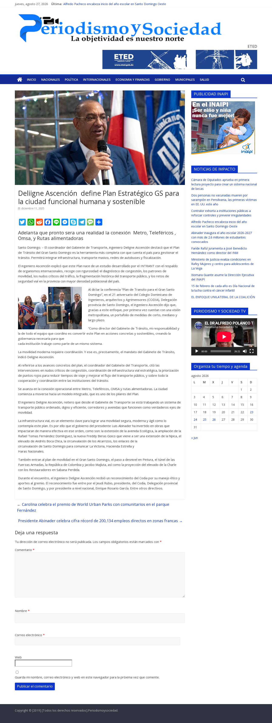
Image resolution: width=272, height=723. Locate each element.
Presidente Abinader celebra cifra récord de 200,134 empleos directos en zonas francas (100, 520)
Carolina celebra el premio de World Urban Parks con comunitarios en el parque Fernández (93, 507)
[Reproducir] (197, 351)
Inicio (31, 80)
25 (204, 419)
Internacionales (96, 80)
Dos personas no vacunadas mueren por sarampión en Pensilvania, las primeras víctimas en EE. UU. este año (224, 199)
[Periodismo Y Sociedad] (19, 79)
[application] (224, 336)
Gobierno (162, 80)
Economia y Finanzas (133, 80)
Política (71, 80)
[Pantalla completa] (251, 351)
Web (18, 657)
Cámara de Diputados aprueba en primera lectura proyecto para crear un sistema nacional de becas (224, 184)
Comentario (24, 550)
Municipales (185, 80)
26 (214, 419)
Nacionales (50, 80)
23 (251, 412)
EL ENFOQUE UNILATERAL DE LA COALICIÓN (223, 297)
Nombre (22, 611)
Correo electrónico (30, 635)
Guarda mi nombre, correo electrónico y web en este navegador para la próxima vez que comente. (87, 677)
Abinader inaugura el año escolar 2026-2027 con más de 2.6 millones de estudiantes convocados (221, 237)
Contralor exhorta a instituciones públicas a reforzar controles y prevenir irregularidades (123, 2)
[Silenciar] (245, 351)
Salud (204, 80)
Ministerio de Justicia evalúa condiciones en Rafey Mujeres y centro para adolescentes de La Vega (222, 263)
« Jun (194, 438)
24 (195, 419)
